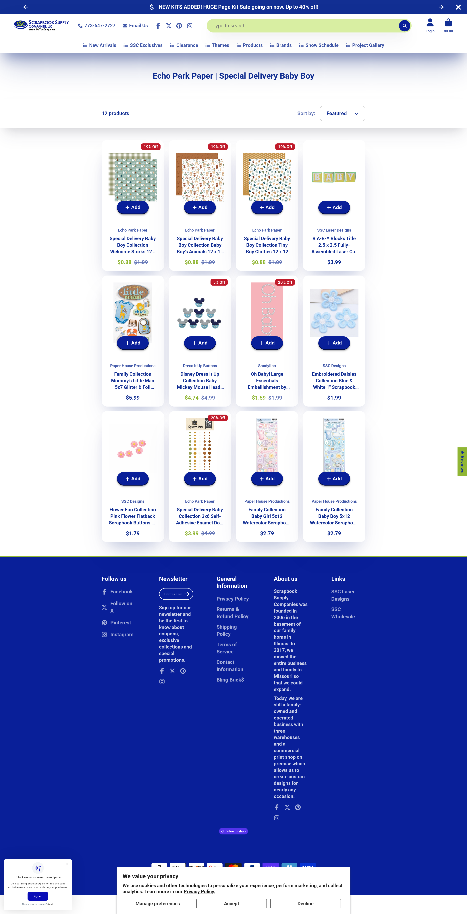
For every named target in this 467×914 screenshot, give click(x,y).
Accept (231, 903)
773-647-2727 (99, 25)
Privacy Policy (233, 599)
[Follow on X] (169, 26)
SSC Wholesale (343, 612)
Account (430, 25)
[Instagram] (190, 26)
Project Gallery (368, 45)
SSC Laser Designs (343, 595)
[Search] (404, 25)
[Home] (41, 26)
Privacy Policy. (199, 891)
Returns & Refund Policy (232, 612)
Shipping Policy (227, 630)
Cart (448, 25)
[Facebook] (158, 26)
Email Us (138, 25)
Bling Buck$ (230, 680)
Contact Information (230, 665)
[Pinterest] (179, 26)
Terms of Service (227, 648)
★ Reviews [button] (462, 461)
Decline (306, 903)
